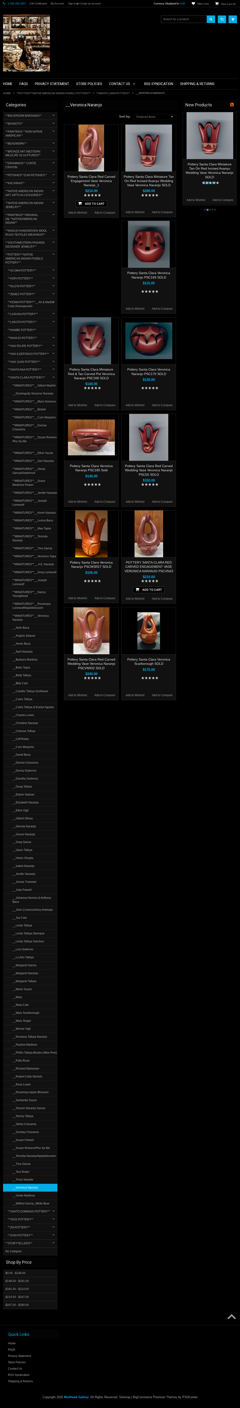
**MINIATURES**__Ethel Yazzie (32, 453)
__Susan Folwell (23, 1140)
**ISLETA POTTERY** (21, 286)
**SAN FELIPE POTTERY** (25, 346)
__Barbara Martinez (25, 659)
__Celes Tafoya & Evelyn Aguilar (33, 707)
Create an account (90, 3)
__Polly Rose (21, 1060)
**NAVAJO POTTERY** (22, 338)
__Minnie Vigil (21, 1028)
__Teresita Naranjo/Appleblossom (34, 1156)
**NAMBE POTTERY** (22, 330)
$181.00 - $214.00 (17, 1289)
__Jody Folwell (22, 890)
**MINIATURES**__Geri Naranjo (33, 461)
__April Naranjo (22, 651)
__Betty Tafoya (21, 675)
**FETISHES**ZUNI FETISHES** (26, 175)
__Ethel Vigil (20, 810)
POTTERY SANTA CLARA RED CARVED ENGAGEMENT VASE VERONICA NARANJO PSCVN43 (148, 567)
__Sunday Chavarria (25, 1132)
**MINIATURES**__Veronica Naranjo (30, 617)
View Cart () (228, 4)
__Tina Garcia (21, 1164)
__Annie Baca (21, 643)
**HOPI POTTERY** (20, 278)
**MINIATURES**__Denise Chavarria (29, 427)
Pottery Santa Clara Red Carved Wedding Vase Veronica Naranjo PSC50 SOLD (149, 470)
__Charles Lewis (23, 715)
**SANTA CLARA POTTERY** (113, 93)
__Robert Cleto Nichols (27, 1076)
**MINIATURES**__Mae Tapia (31, 528)
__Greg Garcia (21, 842)
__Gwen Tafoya (22, 850)
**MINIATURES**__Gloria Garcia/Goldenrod (28, 471)
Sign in (72, 3)
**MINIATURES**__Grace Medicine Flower (28, 483)
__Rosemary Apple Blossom (30, 1092)
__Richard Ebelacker (25, 1068)
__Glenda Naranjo (24, 826)
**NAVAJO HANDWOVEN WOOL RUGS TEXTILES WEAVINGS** (26, 232)
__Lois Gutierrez (23, 949)
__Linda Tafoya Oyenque (28, 933)
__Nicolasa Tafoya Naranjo (29, 1036)
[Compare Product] (222, 19)
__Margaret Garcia (24, 965)
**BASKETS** (14, 123)
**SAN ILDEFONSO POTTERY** (28, 354)
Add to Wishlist (77, 212)
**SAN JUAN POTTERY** (24, 362)
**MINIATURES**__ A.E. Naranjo (33, 564)
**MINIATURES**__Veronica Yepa (34, 556)
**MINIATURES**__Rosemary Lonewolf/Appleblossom (31, 605)
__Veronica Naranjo (25, 1187)
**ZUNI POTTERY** (20, 1235)
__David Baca (21, 754)
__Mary (17, 997)
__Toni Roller (21, 1172)
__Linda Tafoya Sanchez (28, 941)
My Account (57, 3)
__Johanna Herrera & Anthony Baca (31, 899)
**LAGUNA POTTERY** (23, 314)
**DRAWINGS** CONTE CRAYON (20, 165)
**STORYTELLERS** (18, 1243)
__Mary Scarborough (25, 1012)
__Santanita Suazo (24, 1100)
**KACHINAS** (15, 183)
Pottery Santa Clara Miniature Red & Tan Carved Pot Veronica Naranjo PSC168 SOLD (91, 374)
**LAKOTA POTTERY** (22, 322)
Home (7, 93)
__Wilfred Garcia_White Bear (30, 1203)
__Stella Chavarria (24, 1124)
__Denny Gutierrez (24, 770)
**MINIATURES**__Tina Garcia (32, 548)
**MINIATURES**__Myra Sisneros (34, 401)
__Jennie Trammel (24, 882)
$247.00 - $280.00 (17, 1305)
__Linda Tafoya (22, 925)
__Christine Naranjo (25, 723)
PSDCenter (190, 1397)
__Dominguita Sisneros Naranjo (32, 393)
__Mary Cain (20, 1005)
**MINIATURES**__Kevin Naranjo (34, 512)
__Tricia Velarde (22, 1179)
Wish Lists (203, 3)
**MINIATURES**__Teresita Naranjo (30, 538)
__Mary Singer (21, 1020)
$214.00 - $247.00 (17, 1297)
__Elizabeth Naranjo (25, 802)
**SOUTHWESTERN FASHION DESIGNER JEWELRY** (25, 244)
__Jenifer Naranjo (23, 874)
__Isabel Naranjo (23, 866)
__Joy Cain (19, 917)
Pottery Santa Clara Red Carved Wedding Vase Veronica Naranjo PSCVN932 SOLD (91, 664)
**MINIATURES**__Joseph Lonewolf (29, 502)
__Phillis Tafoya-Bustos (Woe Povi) (34, 1052)
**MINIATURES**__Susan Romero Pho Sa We (34, 439)
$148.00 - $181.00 (17, 1281)
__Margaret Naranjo (25, 973)
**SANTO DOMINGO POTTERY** (29, 1211)
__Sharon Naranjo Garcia (28, 1108)
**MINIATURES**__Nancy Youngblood (29, 594)
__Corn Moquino (23, 747)
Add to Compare (104, 212)
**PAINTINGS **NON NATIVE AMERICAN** (23, 133)
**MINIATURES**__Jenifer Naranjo (34, 492)
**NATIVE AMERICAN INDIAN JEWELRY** (24, 205)
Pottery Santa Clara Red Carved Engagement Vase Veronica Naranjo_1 (91, 181)
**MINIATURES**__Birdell (29, 409)
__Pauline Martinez (24, 1044)
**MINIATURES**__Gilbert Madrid (34, 385)
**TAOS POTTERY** (21, 1219)
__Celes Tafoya (22, 699)
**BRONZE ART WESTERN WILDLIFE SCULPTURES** (23, 153)
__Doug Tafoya (22, 786)
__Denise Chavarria (25, 762)
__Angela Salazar (23, 635)
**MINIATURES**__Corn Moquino (34, 417)
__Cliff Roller (20, 739)
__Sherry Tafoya (22, 1116)
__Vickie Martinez (23, 1195)
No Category (13, 1251)
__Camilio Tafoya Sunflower (30, 691)
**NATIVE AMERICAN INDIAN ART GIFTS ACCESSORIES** (24, 193)
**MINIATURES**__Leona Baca (32, 520)
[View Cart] (233, 19)
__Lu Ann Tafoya (23, 957)
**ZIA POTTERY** (19, 1227)
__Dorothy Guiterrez (25, 778)
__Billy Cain (20, 683)
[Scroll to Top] (231, 1317)
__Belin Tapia (21, 667)
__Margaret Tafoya (24, 981)
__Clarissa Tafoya (23, 731)
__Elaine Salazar (23, 794)
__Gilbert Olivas (22, 818)
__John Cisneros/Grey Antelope (32, 909)
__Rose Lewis (21, 1084)
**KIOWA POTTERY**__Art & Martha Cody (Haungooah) (31, 304)
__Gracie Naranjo (23, 834)
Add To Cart (94, 203)
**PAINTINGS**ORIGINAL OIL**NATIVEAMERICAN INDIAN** (21, 219)
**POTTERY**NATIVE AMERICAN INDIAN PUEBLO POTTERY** (53, 93)
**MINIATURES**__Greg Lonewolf (34, 572)
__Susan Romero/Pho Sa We (31, 1148)
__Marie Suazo (22, 989)
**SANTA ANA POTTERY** (24, 369)
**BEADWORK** (15, 143)
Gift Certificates (38, 3)
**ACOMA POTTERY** (22, 270)
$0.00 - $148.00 (15, 1273)
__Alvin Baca (20, 627)
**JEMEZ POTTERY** (21, 294)
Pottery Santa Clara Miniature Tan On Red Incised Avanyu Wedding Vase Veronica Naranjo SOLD (149, 181)
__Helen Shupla (22, 858)
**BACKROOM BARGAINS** (23, 115)
